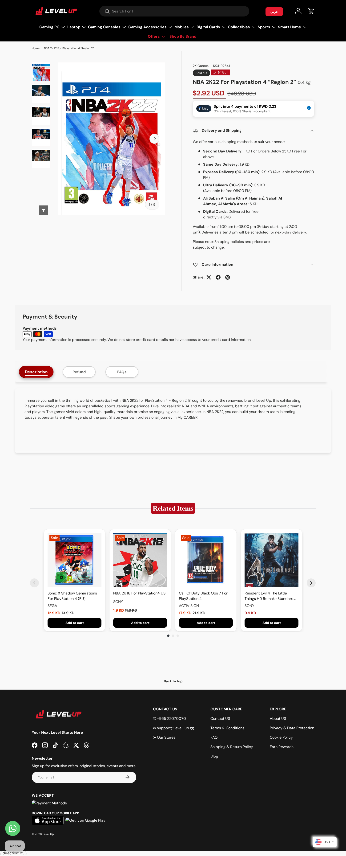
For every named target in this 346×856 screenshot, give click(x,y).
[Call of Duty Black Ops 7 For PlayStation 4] (206, 560)
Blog (214, 756)
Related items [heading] (173, 508)
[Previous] (34, 582)
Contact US (220, 718)
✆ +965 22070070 (169, 718)
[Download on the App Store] (48, 820)
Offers (154, 36)
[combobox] (174, 11)
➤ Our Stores (164, 737)
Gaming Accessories (147, 27)
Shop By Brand (182, 36)
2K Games (201, 66)
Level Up (48, 834)
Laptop (73, 27)
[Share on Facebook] (218, 277)
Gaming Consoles (104, 27)
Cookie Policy (281, 737)
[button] (311, 11)
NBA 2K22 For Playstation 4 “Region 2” (69, 48)
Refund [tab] (79, 371)
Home (36, 48)
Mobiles (181, 27)
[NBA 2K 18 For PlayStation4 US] (140, 560)
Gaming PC (49, 27)
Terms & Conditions (227, 727)
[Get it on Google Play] (85, 820)
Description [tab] (36, 371)
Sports (264, 27)
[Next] (311, 582)
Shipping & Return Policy (231, 746)
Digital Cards (208, 27)
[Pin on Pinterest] (227, 277)
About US (278, 718)
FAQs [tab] (122, 371)
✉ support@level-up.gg (173, 727)
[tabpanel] (173, 420)
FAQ (213, 737)
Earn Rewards (282, 746)
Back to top (173, 681)
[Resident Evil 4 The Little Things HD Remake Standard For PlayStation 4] (271, 560)
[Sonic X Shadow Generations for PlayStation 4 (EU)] (74, 560)
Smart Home (289, 27)
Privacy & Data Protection (292, 727)
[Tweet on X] (208, 277)
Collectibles (239, 27)
